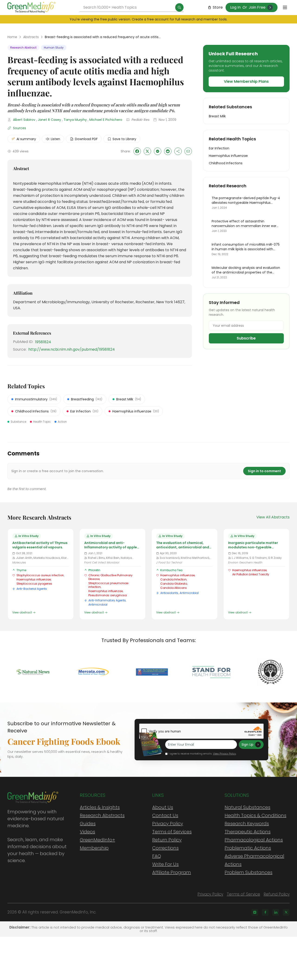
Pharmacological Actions (254, 840)
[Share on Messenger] (157, 151)
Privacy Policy (167, 823)
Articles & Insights (100, 807)
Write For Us (165, 864)
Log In (235, 7)
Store (218, 7)
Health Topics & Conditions (255, 815)
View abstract (22, 612)
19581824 (43, 342)
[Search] (179, 7)
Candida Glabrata (173, 584)
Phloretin (94, 570)
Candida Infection (173, 579)
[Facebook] (265, 912)
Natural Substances (247, 807)
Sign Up (247, 744)
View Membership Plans (246, 81)
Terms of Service (243, 894)
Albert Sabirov (24, 119)
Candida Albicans (173, 588)
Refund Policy (277, 894)
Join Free (257, 7)
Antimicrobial (97, 604)
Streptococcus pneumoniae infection (108, 585)
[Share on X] (147, 151)
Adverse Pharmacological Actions (254, 860)
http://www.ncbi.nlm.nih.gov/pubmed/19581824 (71, 349)
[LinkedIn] (275, 912)
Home (12, 37)
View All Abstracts (273, 517)
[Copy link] (178, 151)
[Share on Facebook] (137, 151)
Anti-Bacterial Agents (31, 589)
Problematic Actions (248, 848)
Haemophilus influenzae (33, 579)
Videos (87, 831)
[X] (286, 912)
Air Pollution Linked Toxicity (250, 574)
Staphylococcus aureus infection (40, 575)
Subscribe (246, 338)
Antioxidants (169, 593)
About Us (162, 807)
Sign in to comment (264, 471)
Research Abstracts (102, 815)
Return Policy (167, 840)
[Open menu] (285, 7)
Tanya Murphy (75, 119)
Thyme (21, 570)
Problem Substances (248, 872)
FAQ (156, 856)
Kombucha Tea (171, 570)
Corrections (165, 848)
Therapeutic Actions (248, 831)
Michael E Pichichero (105, 119)
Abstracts (31, 37)
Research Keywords (247, 823)
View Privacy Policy (224, 753)
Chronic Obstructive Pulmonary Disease (110, 577)
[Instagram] (254, 912)
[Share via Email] (188, 151)
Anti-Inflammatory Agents (107, 600)
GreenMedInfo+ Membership (97, 844)
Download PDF (86, 139)
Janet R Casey (49, 119)
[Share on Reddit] (167, 151)
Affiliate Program (171, 872)
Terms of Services (172, 831)
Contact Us (165, 815)
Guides (88, 823)
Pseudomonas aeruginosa (107, 595)
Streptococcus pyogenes (34, 584)
